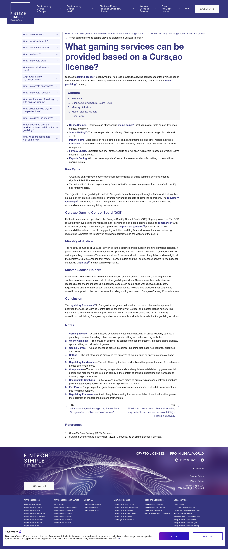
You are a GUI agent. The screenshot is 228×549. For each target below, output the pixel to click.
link (118, 539)
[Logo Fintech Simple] (37, 460)
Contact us (198, 469)
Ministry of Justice (81, 107)
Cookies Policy (197, 476)
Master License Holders (84, 112)
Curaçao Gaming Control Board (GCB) (92, 103)
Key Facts (77, 99)
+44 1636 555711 (188, 460)
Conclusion (78, 116)
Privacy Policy (197, 481)
